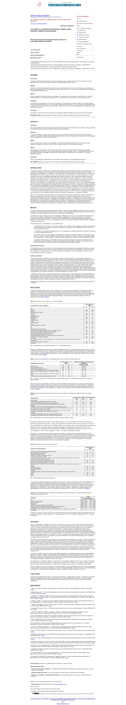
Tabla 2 (45, 354)
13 (90, 546)
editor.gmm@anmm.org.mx (63, 703)
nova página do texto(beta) (85, 28)
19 (70, 562)
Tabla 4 (67, 440)
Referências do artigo (84, 35)
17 (38, 550)
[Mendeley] (77, 52)
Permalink (80, 57)
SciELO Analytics (83, 21)
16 (36, 550)
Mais (79, 52)
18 (69, 562)
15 (91, 546)
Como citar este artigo (84, 37)
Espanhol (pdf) (82, 30)
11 (66, 527)
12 (48, 536)
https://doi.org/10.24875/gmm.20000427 (38, 23)
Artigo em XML (82, 32)
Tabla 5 (88, 488)
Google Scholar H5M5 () (86, 23)
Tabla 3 (38, 389)
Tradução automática (84, 41)
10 (43, 220)
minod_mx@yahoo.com (60, 684)
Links (32, 589)
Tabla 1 (47, 297)
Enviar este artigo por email (85, 43)
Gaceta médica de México (40, 15)
